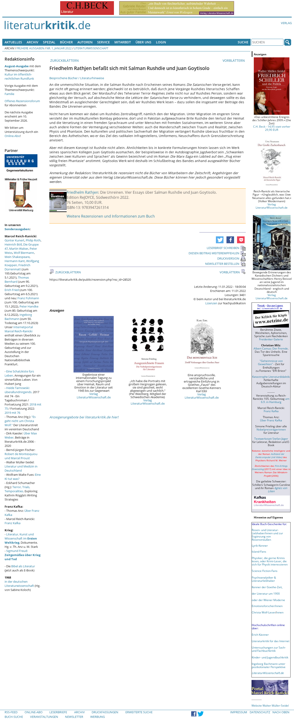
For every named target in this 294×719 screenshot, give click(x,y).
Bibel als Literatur (23, 566)
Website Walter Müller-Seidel (270, 705)
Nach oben (280, 712)
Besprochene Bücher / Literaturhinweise (76, 78)
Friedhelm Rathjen (82, 192)
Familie (9, 94)
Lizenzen (211, 303)
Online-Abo (12, 136)
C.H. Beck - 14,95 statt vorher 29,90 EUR (271, 128)
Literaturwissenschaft (91, 48)
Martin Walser (18, 248)
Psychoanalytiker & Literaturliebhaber (264, 579)
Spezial (49, 42)
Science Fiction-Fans (264, 571)
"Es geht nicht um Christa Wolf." (20, 421)
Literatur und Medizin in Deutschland (21, 468)
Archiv (32, 42)
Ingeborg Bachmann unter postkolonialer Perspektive (269, 665)
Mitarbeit (122, 42)
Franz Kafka (12, 523)
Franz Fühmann (28, 298)
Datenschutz (260, 712)
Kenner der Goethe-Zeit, (267, 587)
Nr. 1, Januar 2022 (59, 48)
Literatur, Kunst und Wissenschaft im (21, 538)
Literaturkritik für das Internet (270, 641)
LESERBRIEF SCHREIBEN (223, 248)
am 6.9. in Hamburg (275, 400)
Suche (243, 42)
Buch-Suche (14, 717)
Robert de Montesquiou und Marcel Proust (21, 456)
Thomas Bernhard (17, 279)
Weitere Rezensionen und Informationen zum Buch (111, 216)
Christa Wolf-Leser (263, 612)
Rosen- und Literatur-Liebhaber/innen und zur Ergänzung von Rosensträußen (267, 534)
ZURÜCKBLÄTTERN (64, 60)
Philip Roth (33, 240)
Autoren (85, 42)
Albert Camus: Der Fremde (271, 348)
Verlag (286, 23)
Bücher (66, 42)
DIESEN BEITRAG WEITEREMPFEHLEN (214, 253)
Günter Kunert (14, 240)
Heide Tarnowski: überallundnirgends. (18, 390)
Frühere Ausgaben (30, 48)
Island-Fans (259, 551)
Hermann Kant (15, 261)
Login (161, 42)
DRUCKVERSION (228, 258)
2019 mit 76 (12, 413)
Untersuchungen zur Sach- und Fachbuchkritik (269, 649)
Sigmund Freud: (22, 555)
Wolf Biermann (24, 253)
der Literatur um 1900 (266, 593)
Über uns (143, 42)
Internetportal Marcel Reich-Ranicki (19, 329)
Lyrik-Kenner (260, 545)
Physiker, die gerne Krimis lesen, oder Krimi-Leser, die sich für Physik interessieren (270, 561)
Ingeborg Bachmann (18, 317)
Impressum (238, 712)
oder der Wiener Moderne (268, 600)
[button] (219, 239)
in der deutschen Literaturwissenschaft (19, 583)
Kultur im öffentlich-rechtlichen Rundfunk (19, 76)
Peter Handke (29, 306)
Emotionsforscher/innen (267, 606)
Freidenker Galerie (271, 339)
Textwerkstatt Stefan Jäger (271, 438)
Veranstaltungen (44, 717)
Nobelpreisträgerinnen (271, 429)
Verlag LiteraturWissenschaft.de (94, 395)
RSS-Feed (11, 712)
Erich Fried (12, 290)
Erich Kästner (260, 634)
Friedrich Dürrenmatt (17, 267)
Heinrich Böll (13, 244)
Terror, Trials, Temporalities (17, 489)
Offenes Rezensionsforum (22, 101)
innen (279, 612)
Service (103, 42)
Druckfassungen (105, 712)
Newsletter (74, 717)
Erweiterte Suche (139, 712)
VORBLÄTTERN (234, 60)
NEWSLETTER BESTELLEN (222, 264)
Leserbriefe (58, 712)
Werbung (97, 717)
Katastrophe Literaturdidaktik (270, 376)
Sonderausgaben (17, 229)
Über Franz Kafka (271, 420)
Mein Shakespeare (17, 257)
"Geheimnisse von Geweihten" (270, 362)
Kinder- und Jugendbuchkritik (270, 657)
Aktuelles (13, 42)
